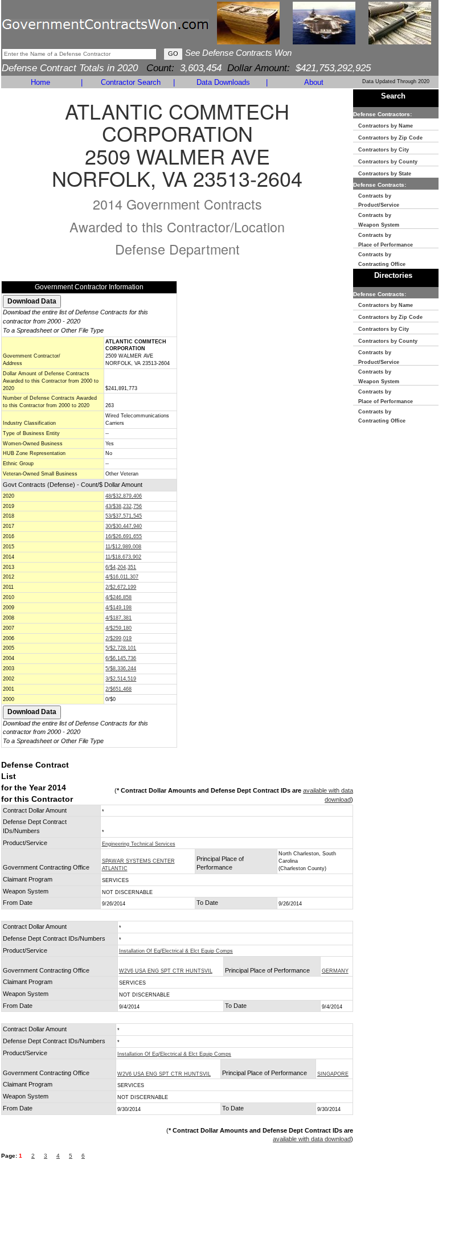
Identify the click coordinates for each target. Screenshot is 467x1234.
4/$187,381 (118, 618)
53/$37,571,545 (123, 516)
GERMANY (335, 971)
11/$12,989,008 (123, 547)
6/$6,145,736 (120, 658)
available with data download (312, 1138)
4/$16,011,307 (121, 577)
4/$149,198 (118, 607)
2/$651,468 (118, 689)
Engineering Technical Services (138, 844)
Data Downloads (223, 82)
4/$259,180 (118, 628)
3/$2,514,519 (120, 679)
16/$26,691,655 (123, 536)
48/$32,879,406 (123, 496)
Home (40, 82)
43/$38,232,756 (123, 506)
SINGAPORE (333, 1074)
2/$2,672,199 (120, 587)
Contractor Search (131, 82)
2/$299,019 (118, 638)
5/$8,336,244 (120, 668)
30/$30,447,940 (123, 526)
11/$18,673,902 (123, 557)
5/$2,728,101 (120, 648)
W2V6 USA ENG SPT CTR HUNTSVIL (165, 971)
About (313, 82)
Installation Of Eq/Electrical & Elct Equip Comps (176, 951)
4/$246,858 (118, 597)
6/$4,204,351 (120, 567)
